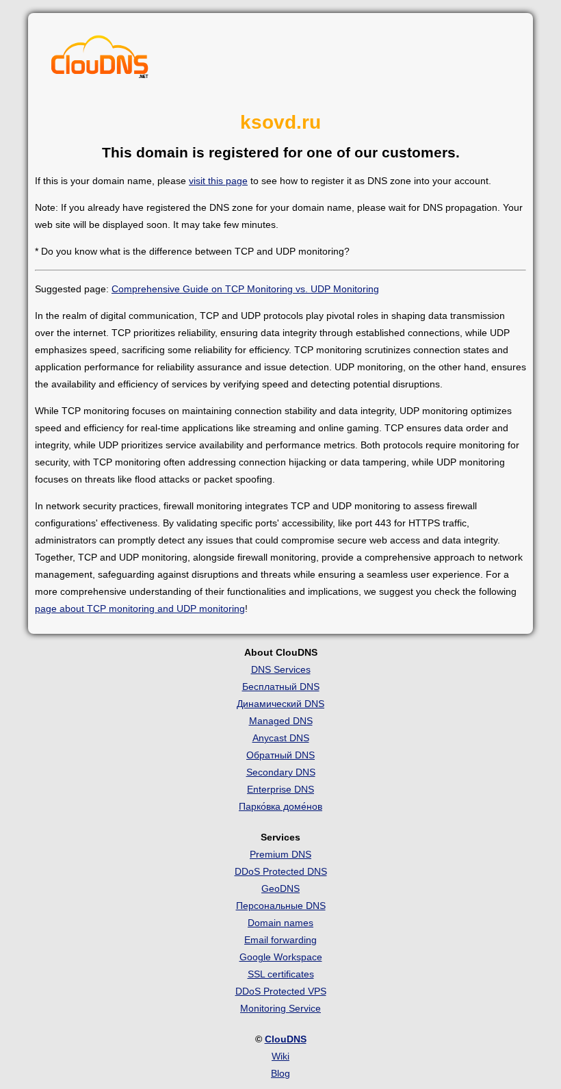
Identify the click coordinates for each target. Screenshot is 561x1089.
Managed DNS (281, 720)
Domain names (280, 922)
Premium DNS (280, 854)
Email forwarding (280, 939)
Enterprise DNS (280, 789)
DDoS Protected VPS (280, 991)
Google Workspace (280, 956)
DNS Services (281, 669)
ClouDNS (285, 1039)
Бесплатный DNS (280, 686)
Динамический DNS (280, 703)
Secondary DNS (280, 772)
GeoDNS (280, 888)
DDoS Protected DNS (281, 871)
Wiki (280, 1056)
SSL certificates (281, 974)
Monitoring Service (280, 1008)
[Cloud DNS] (100, 60)
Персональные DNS (281, 905)
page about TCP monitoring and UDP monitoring (140, 608)
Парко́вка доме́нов (280, 806)
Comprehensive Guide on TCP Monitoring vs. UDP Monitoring (245, 288)
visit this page (218, 180)
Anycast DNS (280, 737)
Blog (280, 1073)
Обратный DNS (280, 755)
